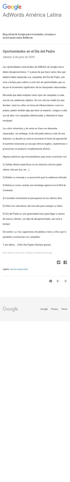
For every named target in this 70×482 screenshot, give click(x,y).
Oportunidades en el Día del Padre (29, 51)
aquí (15, 232)
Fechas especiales (19, 269)
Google (44, 309)
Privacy (54, 309)
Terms (64, 309)
